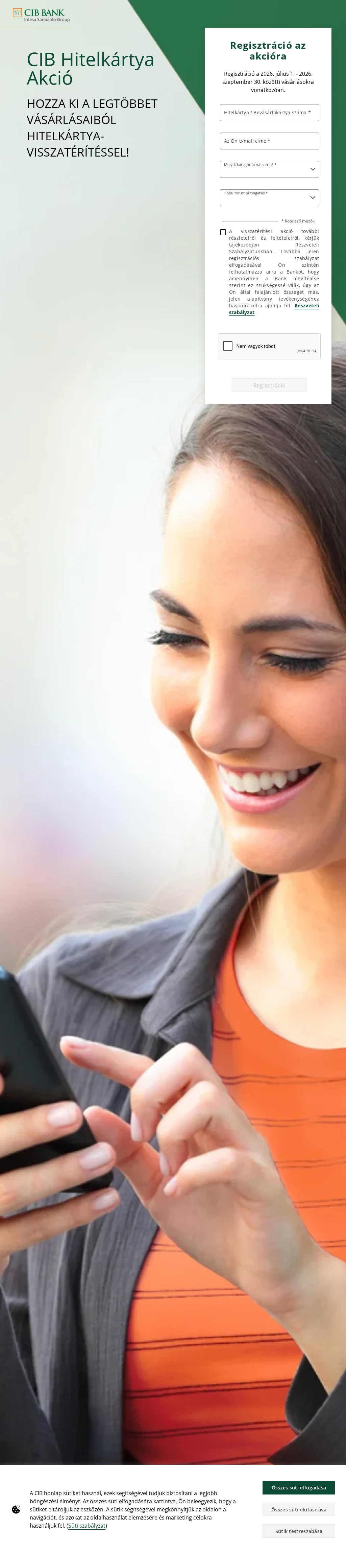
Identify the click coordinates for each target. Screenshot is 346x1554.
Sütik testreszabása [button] (299, 1531)
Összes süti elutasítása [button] (298, 1509)
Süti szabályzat (86, 1525)
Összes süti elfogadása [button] (299, 1487)
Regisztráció (269, 385)
